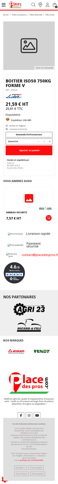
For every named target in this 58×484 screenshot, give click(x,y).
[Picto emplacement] (40, 5)
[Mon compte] (47, 5)
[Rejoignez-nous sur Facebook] (21, 415)
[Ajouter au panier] (49, 218)
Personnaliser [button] (38, 473)
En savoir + (20, 467)
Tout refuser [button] (21, 473)
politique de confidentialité (31, 460)
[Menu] (4, 5)
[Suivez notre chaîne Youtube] (37, 415)
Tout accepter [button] (36, 467)
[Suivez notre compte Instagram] (29, 415)
